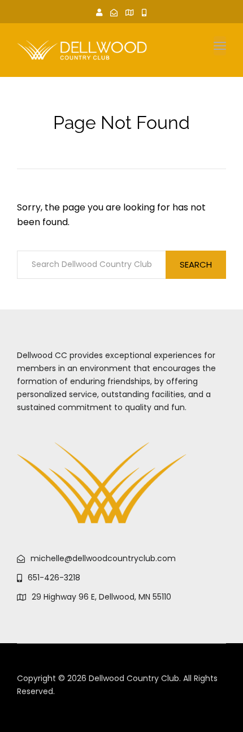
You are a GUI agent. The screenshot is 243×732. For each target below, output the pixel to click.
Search (196, 264)
